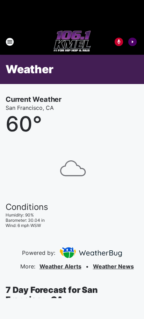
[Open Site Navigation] (10, 42)
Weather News (113, 266)
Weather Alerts (60, 266)
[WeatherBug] (90, 253)
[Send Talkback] (119, 42)
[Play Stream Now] (132, 42)
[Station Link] (72, 42)
